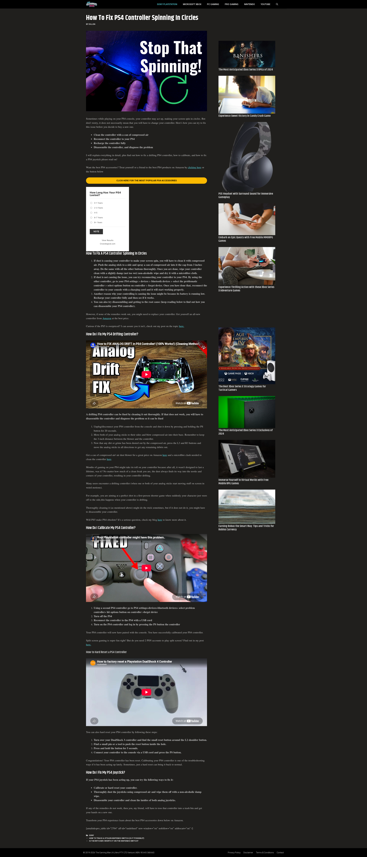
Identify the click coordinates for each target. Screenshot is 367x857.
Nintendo (249, 4)
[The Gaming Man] (91, 4)
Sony (91, 835)
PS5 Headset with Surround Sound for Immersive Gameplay (245, 195)
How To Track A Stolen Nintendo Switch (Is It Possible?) (116, 838)
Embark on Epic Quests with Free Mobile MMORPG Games (245, 239)
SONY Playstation (167, 4)
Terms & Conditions (265, 852)
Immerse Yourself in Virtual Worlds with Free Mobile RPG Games (243, 482)
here (165, 455)
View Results (107, 240)
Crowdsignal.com (107, 244)
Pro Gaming (231, 4)
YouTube (265, 4)
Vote (96, 231)
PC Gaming (213, 4)
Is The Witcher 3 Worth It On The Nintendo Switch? (113, 841)
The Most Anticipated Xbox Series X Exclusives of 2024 (245, 432)
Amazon (107, 318)
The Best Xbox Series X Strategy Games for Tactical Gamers (242, 388)
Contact (280, 852)
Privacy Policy (234, 852)
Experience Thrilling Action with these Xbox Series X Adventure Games (246, 289)
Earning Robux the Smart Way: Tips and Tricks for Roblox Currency (246, 528)
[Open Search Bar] (277, 4)
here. (181, 326)
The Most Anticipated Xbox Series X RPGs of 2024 (245, 69)
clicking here (194, 167)
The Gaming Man (103, 852)
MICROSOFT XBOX (192, 4)
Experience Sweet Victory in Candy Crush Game (244, 116)
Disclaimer (248, 852)
